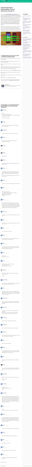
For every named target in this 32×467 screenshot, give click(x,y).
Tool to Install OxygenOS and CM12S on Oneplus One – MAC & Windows (27, 33)
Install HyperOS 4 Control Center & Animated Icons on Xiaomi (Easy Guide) (27, 51)
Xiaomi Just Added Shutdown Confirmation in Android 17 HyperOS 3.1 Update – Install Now (27, 45)
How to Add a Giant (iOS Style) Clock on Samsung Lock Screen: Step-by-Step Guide (27, 55)
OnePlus (19, 1)
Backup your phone (5, 61)
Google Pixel (26, 1)
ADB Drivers (12, 1)
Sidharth (4, 145)
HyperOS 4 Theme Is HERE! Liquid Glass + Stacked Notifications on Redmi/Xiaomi (27, 40)
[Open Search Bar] (30, 1)
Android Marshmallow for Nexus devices (11, 14)
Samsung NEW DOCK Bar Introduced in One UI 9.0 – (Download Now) (26, 48)
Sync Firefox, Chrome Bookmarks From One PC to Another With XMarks (27, 22)
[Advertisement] (12, 5)
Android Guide (8, 1)
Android (2, 82)
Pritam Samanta (5, 279)
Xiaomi (16, 1)
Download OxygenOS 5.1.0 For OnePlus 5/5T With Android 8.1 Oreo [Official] (27, 19)
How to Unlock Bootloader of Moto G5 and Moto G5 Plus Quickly (26, 28)
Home (4, 1)
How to (4, 82)
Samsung (23, 1)
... (5, 87)
